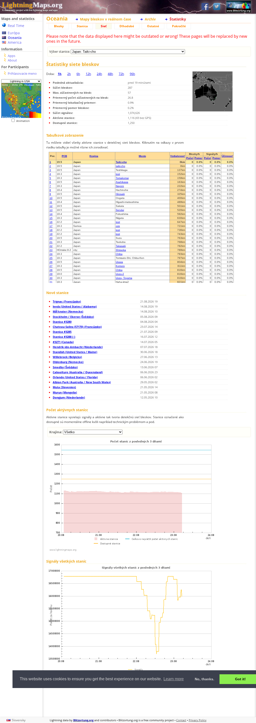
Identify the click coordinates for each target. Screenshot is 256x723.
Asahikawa (122, 182)
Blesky (59, 26)
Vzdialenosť (177, 156)
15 (51, 218)
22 (51, 246)
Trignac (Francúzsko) (67, 301)
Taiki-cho (121, 162)
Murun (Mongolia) (65, 392)
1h (60, 74)
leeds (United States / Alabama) (75, 306)
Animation (24, 121)
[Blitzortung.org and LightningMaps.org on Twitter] (216, 6)
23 (51, 250)
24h (99, 74)
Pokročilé (179, 26)
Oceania (15, 37)
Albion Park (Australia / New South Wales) (82, 382)
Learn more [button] (174, 679)
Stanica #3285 (62, 332)
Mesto (142, 156)
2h (69, 74)
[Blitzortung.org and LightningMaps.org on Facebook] (205, 6)
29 (51, 274)
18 (51, 230)
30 (51, 278)
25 (51, 258)
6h (78, 74)
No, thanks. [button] (204, 679)
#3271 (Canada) (63, 342)
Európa (14, 32)
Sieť (103, 26)
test (118, 174)
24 (51, 254)
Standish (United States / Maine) (75, 352)
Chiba (119, 254)
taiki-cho (120, 166)
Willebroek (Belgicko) (67, 357)
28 (51, 270)
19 (51, 234)
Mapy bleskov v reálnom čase (105, 19)
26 (51, 262)
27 (51, 266)
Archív (150, 19)
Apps (11, 55)
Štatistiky (178, 19)
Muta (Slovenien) (64, 387)
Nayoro (120, 186)
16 (51, 222)
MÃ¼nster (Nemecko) (68, 311)
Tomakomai (122, 178)
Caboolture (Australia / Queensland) (78, 372)
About (12, 60)
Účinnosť (227, 156)
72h (121, 74)
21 (51, 242)
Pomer (198, 158)
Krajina (94, 156)
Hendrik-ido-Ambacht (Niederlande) (78, 347)
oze (118, 226)
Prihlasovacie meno (22, 73)
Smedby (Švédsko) (65, 367)
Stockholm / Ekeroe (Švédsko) (73, 317)
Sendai (120, 210)
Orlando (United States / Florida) (75, 377)
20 (51, 238)
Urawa (119, 262)
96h (132, 74)
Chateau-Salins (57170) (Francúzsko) (77, 327)
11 (51, 202)
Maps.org (32, 5)
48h (110, 74)
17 (51, 226)
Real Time (16, 25)
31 (51, 282)
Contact (181, 720)
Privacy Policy (197, 720)
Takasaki (121, 246)
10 (51, 198)
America (15, 42)
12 (51, 206)
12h (88, 74)
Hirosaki (120, 194)
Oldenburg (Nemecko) (68, 362)
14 (51, 214)
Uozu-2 (120, 274)
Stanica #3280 (62, 322)
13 (51, 210)
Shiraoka (121, 250)
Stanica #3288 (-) (64, 337)
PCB (64, 156)
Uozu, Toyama (124, 278)
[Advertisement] (148, 702)
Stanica (82, 26)
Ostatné (153, 26)
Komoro (120, 266)
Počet (189, 158)
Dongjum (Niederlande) (69, 397)
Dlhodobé (127, 26)
